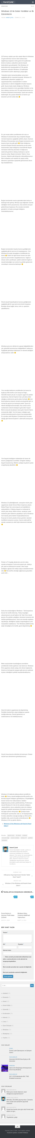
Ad (4, 944)
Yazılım (5, 1037)
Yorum (5, 932)
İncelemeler (6, 1013)
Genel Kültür (6, 1005)
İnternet (5, 1017)
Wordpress (6, 1033)
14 (16, 897)
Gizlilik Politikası (23, 1132)
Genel (4, 1001)
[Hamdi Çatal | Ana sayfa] (10, 2)
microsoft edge (5, 838)
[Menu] (33, 2)
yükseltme (4, 840)
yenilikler (30, 838)
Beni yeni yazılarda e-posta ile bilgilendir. (15, 972)
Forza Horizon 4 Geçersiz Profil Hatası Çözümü (7, 915)
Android (5, 993)
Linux (4, 1021)
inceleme (25, 835)
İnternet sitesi (7, 950)
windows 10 (24, 838)
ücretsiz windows (15, 838)
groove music (11, 835)
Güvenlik (5, 1009)
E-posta (21, 944)
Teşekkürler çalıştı (12, 1117)
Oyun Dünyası (7, 1025)
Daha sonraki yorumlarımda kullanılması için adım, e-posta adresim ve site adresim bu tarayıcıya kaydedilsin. (17, 959)
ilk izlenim (18, 835)
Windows (4, 6)
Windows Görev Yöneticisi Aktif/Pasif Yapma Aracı (24, 915)
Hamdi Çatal (10, 17)
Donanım (5, 997)
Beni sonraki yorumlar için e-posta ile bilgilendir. (17, 967)
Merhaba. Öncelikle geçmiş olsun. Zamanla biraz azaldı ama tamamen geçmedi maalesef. (20, 1101)
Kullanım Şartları (12, 1132)
